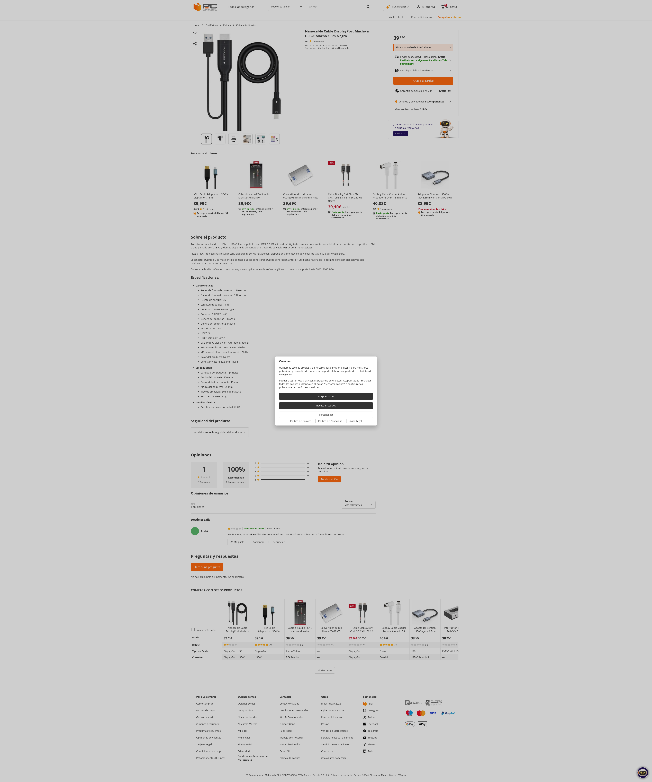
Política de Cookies (300, 421)
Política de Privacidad (330, 421)
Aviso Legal (355, 421)
